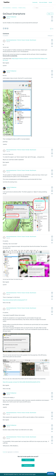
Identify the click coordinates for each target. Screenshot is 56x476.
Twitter (5, 28)
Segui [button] (49, 13)
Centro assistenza (7, 7)
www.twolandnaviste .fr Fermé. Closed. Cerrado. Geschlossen (21, 40)
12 (52, 28)
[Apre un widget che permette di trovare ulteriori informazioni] (51, 473)
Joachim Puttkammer (11, 16)
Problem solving (22, 7)
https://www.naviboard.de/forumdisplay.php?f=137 (15, 300)
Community (34, 2)
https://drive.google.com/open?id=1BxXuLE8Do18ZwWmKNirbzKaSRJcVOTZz (21, 382)
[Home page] (6, 3)
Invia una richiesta (43, 2)
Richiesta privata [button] (28, 465)
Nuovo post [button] (28, 460)
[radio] (52, 16)
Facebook (4, 28)
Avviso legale (32, 474)
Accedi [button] (50, 2)
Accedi (4, 451)
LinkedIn (7, 28)
